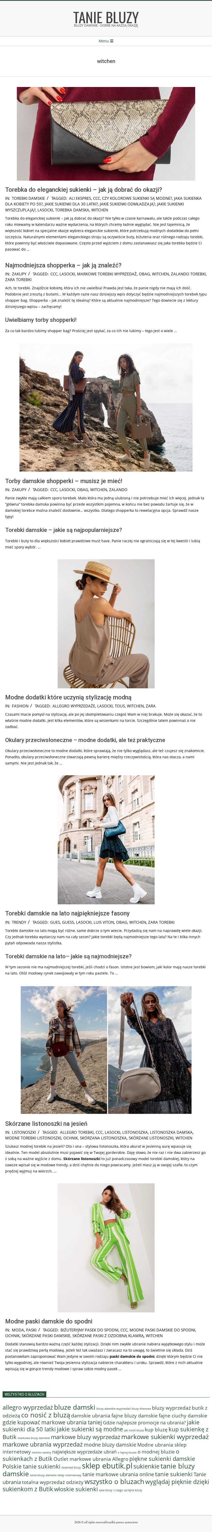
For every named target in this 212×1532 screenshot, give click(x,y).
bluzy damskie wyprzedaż (113, 1408)
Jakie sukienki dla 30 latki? (71, 203)
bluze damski (74, 1407)
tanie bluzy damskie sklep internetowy (55, 1475)
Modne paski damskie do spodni (48, 1321)
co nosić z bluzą (45, 1414)
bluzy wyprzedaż (171, 1408)
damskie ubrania (90, 1415)
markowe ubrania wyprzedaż (43, 1444)
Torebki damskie (28, 198)
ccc (96, 198)
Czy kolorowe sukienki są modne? (137, 198)
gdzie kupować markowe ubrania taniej (52, 1422)
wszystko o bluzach (114, 1481)
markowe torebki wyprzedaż (107, 273)
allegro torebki (77, 1132)
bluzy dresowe (141, 1408)
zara (151, 705)
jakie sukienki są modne (90, 1429)
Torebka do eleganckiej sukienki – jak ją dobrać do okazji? (83, 189)
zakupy (19, 273)
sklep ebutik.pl (107, 1466)
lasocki (45, 209)
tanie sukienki (174, 1474)
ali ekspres (80, 198)
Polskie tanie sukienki (31, 1466)
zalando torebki (188, 273)
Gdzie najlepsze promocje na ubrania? (144, 1422)
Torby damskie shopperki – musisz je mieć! (63, 481)
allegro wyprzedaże (73, 705)
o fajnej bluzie (127, 1452)
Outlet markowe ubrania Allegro (91, 1458)
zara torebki (18, 279)
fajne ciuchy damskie (183, 1415)
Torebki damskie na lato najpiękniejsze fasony (67, 913)
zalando (118, 489)
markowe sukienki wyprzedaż (165, 1436)
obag (144, 273)
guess (68, 922)
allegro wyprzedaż (28, 1407)
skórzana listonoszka (103, 1137)
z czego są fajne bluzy (127, 1490)
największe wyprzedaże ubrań (84, 1452)
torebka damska (72, 209)
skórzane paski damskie (46, 1335)
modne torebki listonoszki (33, 1137)
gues (55, 922)
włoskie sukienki (76, 1489)
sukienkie (146, 1466)
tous (120, 705)
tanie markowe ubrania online (118, 1474)
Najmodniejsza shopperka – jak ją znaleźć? (63, 265)
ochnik (70, 1137)
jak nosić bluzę (134, 1430)
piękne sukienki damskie (162, 1458)
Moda (18, 1329)
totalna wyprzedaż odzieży (53, 1482)
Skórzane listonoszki (151, 1137)
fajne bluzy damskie (134, 1415)
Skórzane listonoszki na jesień (46, 1123)
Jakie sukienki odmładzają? (127, 203)
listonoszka (135, 1132)
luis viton (104, 922)
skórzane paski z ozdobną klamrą (108, 1335)
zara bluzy (105, 1490)
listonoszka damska (171, 1132)
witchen (99, 209)
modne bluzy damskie (110, 1444)
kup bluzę (156, 1429)
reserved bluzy (71, 1467)
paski (31, 1329)
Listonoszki (24, 1132)
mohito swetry (41, 1452)
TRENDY (19, 922)
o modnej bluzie (156, 1451)
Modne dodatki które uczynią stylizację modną (68, 697)
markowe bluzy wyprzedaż (85, 1437)
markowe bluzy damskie (34, 1438)
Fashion (20, 705)
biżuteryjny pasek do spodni (89, 1329)
